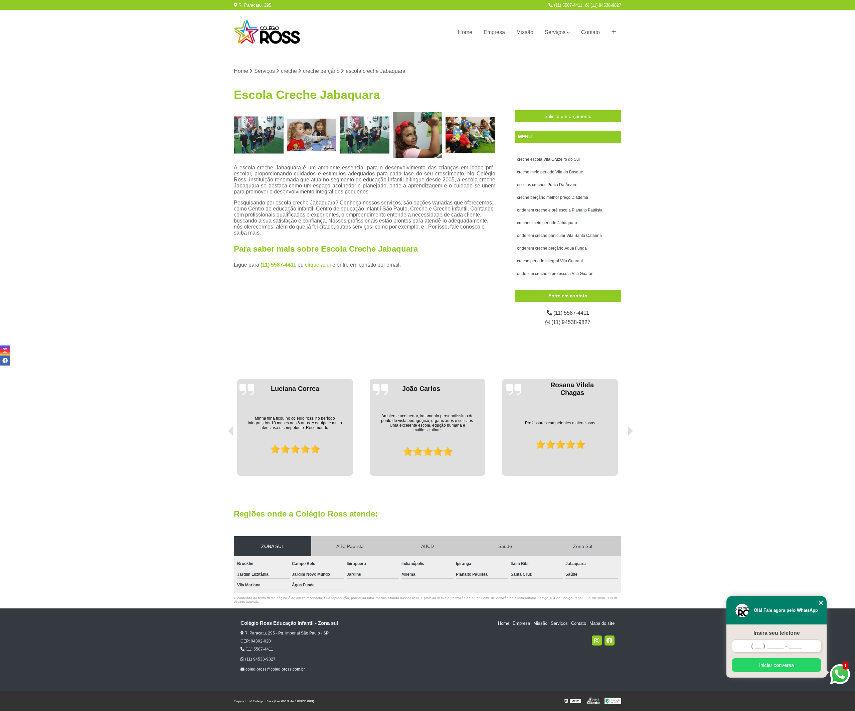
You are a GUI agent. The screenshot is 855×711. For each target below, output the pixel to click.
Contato (590, 32)
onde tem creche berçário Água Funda (552, 248)
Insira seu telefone (776, 633)
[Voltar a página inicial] (267, 32)
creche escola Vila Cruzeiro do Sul (548, 159)
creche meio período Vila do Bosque (550, 172)
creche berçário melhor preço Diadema (552, 197)
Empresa (494, 32)
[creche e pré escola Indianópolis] (418, 135)
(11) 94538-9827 (605, 5)
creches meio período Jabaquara (547, 223)
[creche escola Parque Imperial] (364, 135)
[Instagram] (597, 640)
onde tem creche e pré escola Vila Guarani (555, 273)
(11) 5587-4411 (567, 5)
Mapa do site (602, 623)
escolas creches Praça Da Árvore (547, 184)
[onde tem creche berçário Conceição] (470, 135)
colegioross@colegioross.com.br (274, 669)
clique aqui (318, 265)
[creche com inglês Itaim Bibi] (259, 135)
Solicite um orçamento (567, 116)
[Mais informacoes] (613, 32)
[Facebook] (610, 640)
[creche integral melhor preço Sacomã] (312, 135)
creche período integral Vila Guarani (550, 261)
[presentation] (221, 456)
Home (465, 32)
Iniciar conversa (776, 665)
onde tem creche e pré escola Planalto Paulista (560, 210)
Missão (524, 32)
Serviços (555, 32)
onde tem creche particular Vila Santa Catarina (559, 235)
